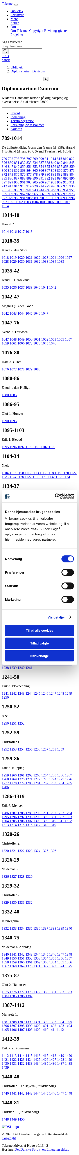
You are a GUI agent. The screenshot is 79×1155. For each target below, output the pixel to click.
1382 (61, 992)
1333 (14, 928)
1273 (45, 779)
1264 (45, 775)
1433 (29, 1063)
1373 (53, 966)
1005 (43, 202)
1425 (37, 1059)
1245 (37, 693)
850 (23, 166)
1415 (29, 1055)
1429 (68, 1059)
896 (72, 178)
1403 (61, 1026)
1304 (6, 821)
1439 (5, 1067)
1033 (45, 261)
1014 (5, 206)
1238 (6, 668)
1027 (68, 257)
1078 (21, 369)
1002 (20, 202)
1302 (61, 817)
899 (11, 182)
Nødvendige (39, 656)
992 (54, 198)
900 (17, 182)
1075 (45, 343)
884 (72, 174)
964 (29, 194)
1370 (29, 966)
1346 (53, 954)
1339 (61, 928)
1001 (12, 202)
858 (66, 166)
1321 (14, 851)
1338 (53, 928)
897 (5, 182)
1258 (53, 749)
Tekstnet (7, 3)
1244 (29, 693)
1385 (14, 996)
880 (48, 174)
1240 (21, 668)
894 (60, 178)
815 (60, 159)
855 (48, 166)
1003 (28, 202)
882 (60, 174)
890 (35, 178)
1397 (14, 1026)
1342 (21, 954)
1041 (45, 287)
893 (54, 178)
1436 (53, 1063)
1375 (68, 966)
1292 (53, 813)
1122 (73, 473)
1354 (45, 958)
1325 (45, 851)
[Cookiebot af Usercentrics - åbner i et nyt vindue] (56, 496)
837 (42, 163)
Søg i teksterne (12, 42)
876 (23, 174)
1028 (6, 261)
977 (5, 198)
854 (42, 166)
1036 (14, 287)
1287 (14, 813)
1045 (29, 313)
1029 (14, 261)
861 (11, 170)
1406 (14, 1030)
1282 (45, 783)
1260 (14, 775)
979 (11, 198)
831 (17, 163)
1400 (37, 1026)
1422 (14, 1059)
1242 (14, 693)
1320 (6, 851)
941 (29, 190)
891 (42, 178)
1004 (36, 202)
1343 (29, 954)
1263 (37, 775)
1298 (29, 817)
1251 (14, 723)
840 (54, 163)
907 (48, 182)
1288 (21, 813)
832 (23, 163)
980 (17, 198)
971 (54, 194)
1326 (52, 851)
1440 (6, 1093)
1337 (45, 928)
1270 (21, 779)
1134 (66, 477)
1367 (6, 966)
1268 (6, 779)
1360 (21, 962)
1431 (14, 1063)
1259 (60, 749)
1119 (58, 473)
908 (54, 182)
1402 (53, 1026)
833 (29, 163)
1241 (28, 668)
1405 (6, 1030)
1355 (53, 958)
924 (42, 186)
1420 (68, 1055)
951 (66, 190)
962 (23, 194)
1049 (21, 339)
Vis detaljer (56, 617)
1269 (14, 779)
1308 (37, 821)
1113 (36, 473)
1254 (21, 749)
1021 (29, 257)
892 (48, 178)
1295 (6, 817)
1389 (21, 1022)
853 (35, 166)
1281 (37, 783)
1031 (29, 261)
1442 (21, 1093)
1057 (68, 339)
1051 (37, 339)
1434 (37, 1063)
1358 (6, 962)
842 (60, 163)
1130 (36, 477)
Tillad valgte (39, 643)
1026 (61, 257)
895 (66, 178)
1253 (14, 749)
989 (35, 198)
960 (17, 194)
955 (5, 194)
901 (23, 182)
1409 (37, 1030)
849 (17, 166)
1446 (53, 1093)
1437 (61, 1063)
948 (54, 190)
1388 (14, 1022)
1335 (29, 928)
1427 (53, 1059)
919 (29, 186)
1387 (28, 996)
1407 (21, 1030)
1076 (52, 343)
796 (23, 159)
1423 (21, 1059)
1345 (45, 954)
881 (54, 174)
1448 (68, 1093)
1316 (29, 825)
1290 (37, 813)
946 (48, 190)
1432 (21, 1063)
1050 (29, 339)
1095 (13, 421)
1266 (61, 775)
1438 (68, 1063)
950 (60, 190)
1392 (45, 1022)
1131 (44, 477)
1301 (53, 817)
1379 (37, 992)
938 (17, 190)
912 (5, 186)
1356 (61, 958)
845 (72, 163)
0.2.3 (5, 56)
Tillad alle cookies (39, 630)
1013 (66, 202)
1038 (29, 287)
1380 (45, 992)
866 (42, 170)
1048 (14, 339)
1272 (37, 779)
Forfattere (17, 15)
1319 (52, 825)
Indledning (18, 117)
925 (48, 186)
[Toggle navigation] (16, 4)
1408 (29, 1030)
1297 (21, 817)
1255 (29, 749)
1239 (14, 668)
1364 (53, 962)
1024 (53, 257)
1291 (45, 813)
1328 (21, 876)
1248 (61, 693)
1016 (14, 231)
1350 (14, 958)
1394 (61, 1022)
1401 (45, 1026)
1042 (52, 287)
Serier (15, 23)
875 (17, 174)
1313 (6, 825)
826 (5, 163)
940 (23, 190)
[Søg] (5, 51)
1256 (37, 749)
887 (17, 178)
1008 (59, 202)
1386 (21, 996)
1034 (53, 261)
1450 (21, 1119)
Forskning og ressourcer (27, 125)
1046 (37, 313)
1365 (61, 962)
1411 (53, 1030)
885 (5, 178)
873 (11, 174)
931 (5, 190)
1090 (6, 421)
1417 (45, 1055)
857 (60, 166)
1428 (61, 1059)
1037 (21, 287)
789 (5, 159)
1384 (6, 996)
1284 (61, 783)
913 (11, 186)
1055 (61, 339)
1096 (14, 447)
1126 (21, 477)
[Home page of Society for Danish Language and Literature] (10, 1127)
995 (66, 198)
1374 (61, 966)
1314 (14, 825)
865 (35, 170)
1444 (37, 1093)
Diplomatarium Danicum (28, 71)
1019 (14, 257)
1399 (29, 1026)
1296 (14, 817)
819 (66, 159)
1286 (5, 787)
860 (5, 170)
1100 (29, 447)
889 (29, 178)
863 (23, 170)
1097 (21, 447)
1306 (21, 821)
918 (23, 186)
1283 (53, 783)
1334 (21, 928)
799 (35, 159)
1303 (68, 817)
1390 (29, 1022)
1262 (29, 775)
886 (11, 178)
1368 (14, 966)
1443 (29, 1093)
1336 (37, 928)
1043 (14, 313)
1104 (5, 473)
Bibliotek (17, 11)
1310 (53, 821)
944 (42, 190)
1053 (53, 339)
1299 (37, 817)
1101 (37, 447)
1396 (6, 1026)
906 (42, 182)
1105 (13, 473)
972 (60, 194)
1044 (21, 313)
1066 (21, 343)
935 (11, 190)
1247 (53, 693)
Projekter (17, 34)
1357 (68, 958)
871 (72, 170)
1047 (44, 313)
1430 (6, 1063)
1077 (14, 369)
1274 (53, 779)
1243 (21, 693)
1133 (59, 477)
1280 (29, 783)
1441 (14, 1093)
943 (35, 190)
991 (48, 198)
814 (54, 159)
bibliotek (17, 67)
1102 (44, 447)
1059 (6, 343)
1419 (61, 1055)
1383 (68, 992)
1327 (14, 876)
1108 (21, 473)
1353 (37, 958)
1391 (37, 1022)
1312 (68, 821)
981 (23, 198)
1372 (45, 966)
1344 (37, 954)
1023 (45, 257)
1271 (29, 779)
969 (48, 194)
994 (60, 198)
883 (66, 174)
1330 (14, 902)
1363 (45, 962)
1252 (21, 723)
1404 (68, 1026)
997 (5, 202)
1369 (21, 966)
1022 (37, 257)
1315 (21, 825)
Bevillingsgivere (55, 31)
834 (35, 163)
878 (35, 174)
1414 (21, 1055)
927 (60, 186)
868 (54, 170)
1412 (60, 1030)
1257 (45, 749)
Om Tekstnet (19, 31)
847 (11, 166)
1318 (45, 825)
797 (29, 159)
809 (42, 159)
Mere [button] (14, 19)
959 (11, 194)
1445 (45, 1093)
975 (72, 194)
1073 (37, 343)
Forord (15, 113)
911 (71, 182)
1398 (21, 1026)
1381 (53, 992)
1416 (37, 1055)
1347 (61, 954)
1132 (52, 477)
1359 (14, 962)
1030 (21, 261)
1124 (13, 477)
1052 (45, 339)
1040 (37, 287)
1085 (13, 395)
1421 (6, 1059)
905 (35, 182)
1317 (37, 825)
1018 (28, 231)
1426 (45, 1059)
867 (48, 170)
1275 (61, 779)
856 (54, 166)
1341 (14, 954)
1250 (5, 697)
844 (66, 163)
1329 (28, 876)
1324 (37, 851)
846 (5, 166)
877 (29, 174)
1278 (14, 783)
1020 (21, 257)
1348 (68, 954)
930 (72, 186)
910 (66, 182)
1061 (14, 343)
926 (54, 186)
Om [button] (13, 27)
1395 (68, 1022)
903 (29, 182)
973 (66, 194)
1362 (37, 962)
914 (17, 186)
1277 (6, 783)
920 (35, 186)
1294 (68, 813)
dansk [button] (6, 60)
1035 (60, 261)
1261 (21, 775)
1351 (21, 958)
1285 (68, 783)
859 (72, 166)
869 (60, 170)
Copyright (36, 31)
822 (71, 159)
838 (48, 163)
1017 (21, 231)
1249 (68, 693)
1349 (6, 958)
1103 (51, 447)
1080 (36, 369)
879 (42, 174)
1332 (28, 902)
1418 (53, 1055)
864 (29, 170)
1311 (61, 821)
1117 (43, 473)
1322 (21, 851)
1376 (14, 992)
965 (35, 194)
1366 (68, 962)
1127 (28, 477)
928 (66, 186)
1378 (29, 992)
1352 (29, 958)
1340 (68, 928)
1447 (61, 1093)
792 (11, 159)
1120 (66, 473)
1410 (45, 1030)
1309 (45, 821)
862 (17, 170)
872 (5, 174)
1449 (14, 1119)
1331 (21, 902)
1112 (28, 473)
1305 (14, 821)
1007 (51, 202)
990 (42, 198)
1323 (29, 851)
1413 (14, 1055)
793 (17, 159)
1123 (5, 477)
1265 (53, 775)
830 (11, 163)
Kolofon (16, 129)
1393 (53, 1022)
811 (48, 159)
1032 (37, 261)
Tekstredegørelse (22, 121)
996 (72, 198)
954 (72, 190)
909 (60, 182)
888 (23, 178)
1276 (68, 779)
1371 (37, 966)
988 (29, 198)
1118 (51, 473)
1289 (29, 813)
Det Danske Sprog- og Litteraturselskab (41, 1149)
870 (66, 170)
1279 (21, 783)
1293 (61, 813)
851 (29, 166)
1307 (29, 821)
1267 (68, 775)
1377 (21, 992)
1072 (29, 343)
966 (42, 194)
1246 (45, 693)
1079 (29, 369)
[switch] (67, 572)
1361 (29, 962)
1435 (45, 1063)
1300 (45, 817)
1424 (29, 1059)
